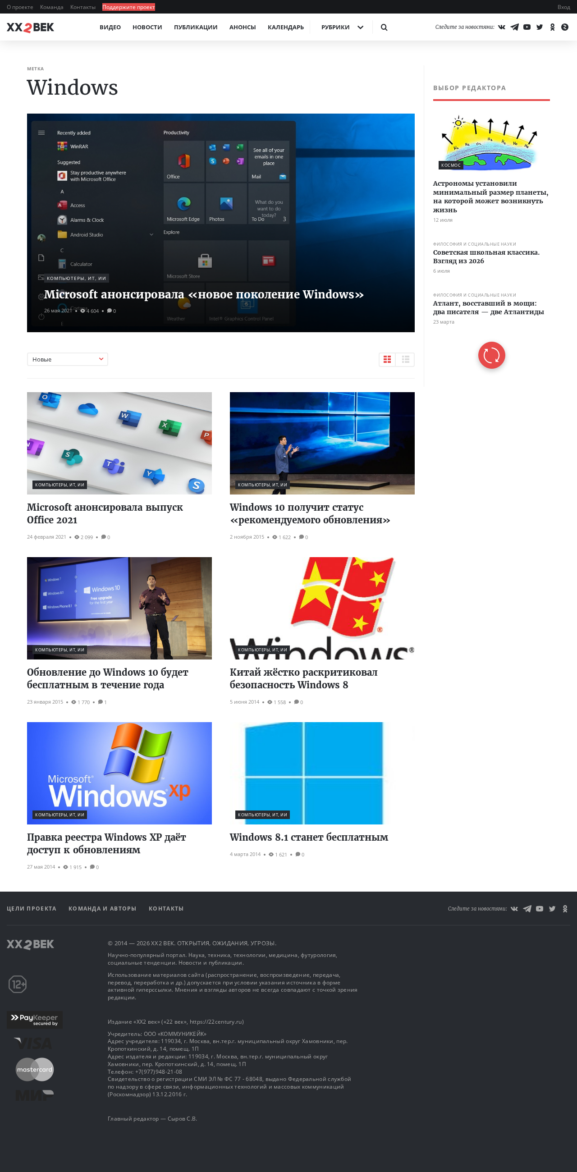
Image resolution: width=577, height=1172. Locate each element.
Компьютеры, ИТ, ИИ (76, 278)
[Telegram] (514, 27)
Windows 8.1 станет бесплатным (309, 837)
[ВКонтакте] (501, 27)
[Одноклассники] (552, 27)
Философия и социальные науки (474, 244)
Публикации (196, 27)
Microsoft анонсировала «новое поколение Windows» (204, 295)
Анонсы (242, 27)
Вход (564, 7)
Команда (52, 7)
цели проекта (33, 908)
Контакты (83, 7)
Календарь (286, 27)
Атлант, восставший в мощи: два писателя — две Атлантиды (488, 307)
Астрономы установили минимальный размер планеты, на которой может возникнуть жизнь (491, 196)
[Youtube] (527, 27)
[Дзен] (564, 27)
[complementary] (487, 226)
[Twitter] (539, 27)
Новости (147, 27)
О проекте (21, 7)
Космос (451, 165)
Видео (110, 27)
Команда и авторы (104, 908)
